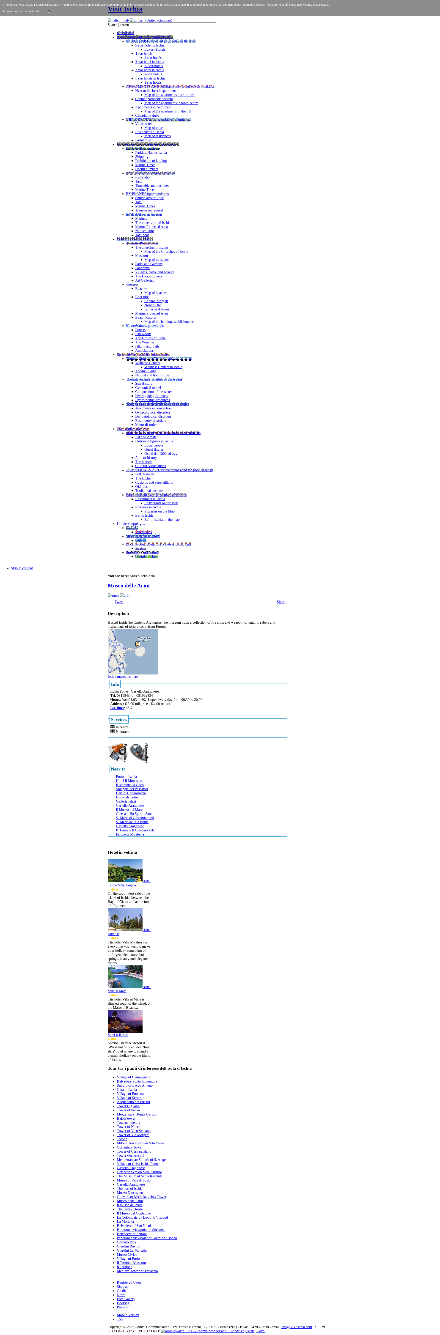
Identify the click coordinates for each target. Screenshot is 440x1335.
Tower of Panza (128, 1110)
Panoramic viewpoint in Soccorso (141, 1230)
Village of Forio (128, 1259)
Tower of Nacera (129, 1127)
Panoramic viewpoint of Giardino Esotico (147, 1238)
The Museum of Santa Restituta (139, 1176)
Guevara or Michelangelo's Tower (141, 1197)
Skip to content (22, 568)
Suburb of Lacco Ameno (135, 1085)
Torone (122, 1139)
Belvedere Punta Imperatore (137, 1081)
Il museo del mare (130, 1205)
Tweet (119, 602)
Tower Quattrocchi (130, 1155)
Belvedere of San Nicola (134, 1226)
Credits (122, 1291)
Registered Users (129, 1282)
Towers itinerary (128, 1122)
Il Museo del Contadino (134, 1213)
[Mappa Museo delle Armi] (133, 651)
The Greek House (130, 1209)
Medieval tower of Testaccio (137, 1271)
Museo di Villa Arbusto (134, 1180)
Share (281, 602)
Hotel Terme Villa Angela (129, 883)
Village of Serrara (129, 1098)
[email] (113, 595)
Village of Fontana (130, 1094)
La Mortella (125, 1221)
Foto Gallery (126, 1299)
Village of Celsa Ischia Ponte (138, 1164)
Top (120, 1319)
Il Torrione (124, 1267)
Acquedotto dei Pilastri (133, 1102)
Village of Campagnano (134, 1077)
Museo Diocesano (130, 1193)
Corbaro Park (126, 1242)
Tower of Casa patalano (134, 1151)
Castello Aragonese (131, 1168)
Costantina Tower (130, 1147)
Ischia (224, 1327)
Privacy (122, 1307)
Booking (123, 1303)
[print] (125, 595)
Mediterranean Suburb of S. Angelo (142, 1160)
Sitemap (123, 1286)
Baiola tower (126, 1118)
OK (49, 11)
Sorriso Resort (118, 1035)
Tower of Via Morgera (133, 1135)
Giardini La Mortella (132, 1250)
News (121, 1295)
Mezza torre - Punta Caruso (137, 1114)
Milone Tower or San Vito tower (140, 1143)
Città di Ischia (127, 1089)
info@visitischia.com (296, 1327)
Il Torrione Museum (131, 1263)
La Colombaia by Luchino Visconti (142, 1217)
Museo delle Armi (129, 586)
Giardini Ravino (128, 1246)
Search (113, 25)
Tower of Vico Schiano (134, 1131)
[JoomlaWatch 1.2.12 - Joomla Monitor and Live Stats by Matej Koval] (213, 1331)
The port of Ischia (130, 1188)
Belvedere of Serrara (132, 1234)
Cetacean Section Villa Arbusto (139, 1172)
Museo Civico (127, 1254)
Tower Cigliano (128, 1106)
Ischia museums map (123, 676)
